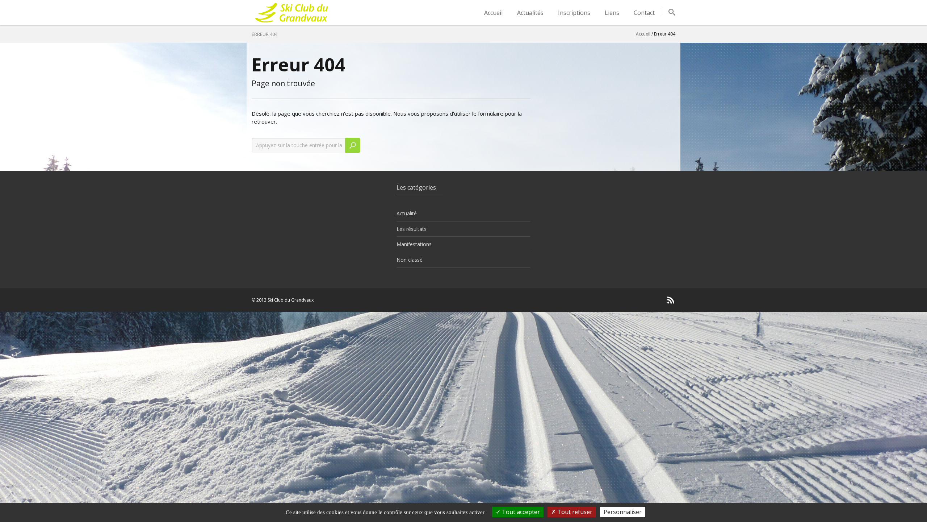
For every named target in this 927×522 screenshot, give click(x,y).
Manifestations (414, 244)
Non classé (410, 259)
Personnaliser (623, 512)
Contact (644, 13)
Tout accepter (520, 512)
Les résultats (412, 228)
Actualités (530, 13)
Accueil (493, 13)
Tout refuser (574, 512)
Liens (612, 13)
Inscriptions (574, 13)
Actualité (407, 213)
